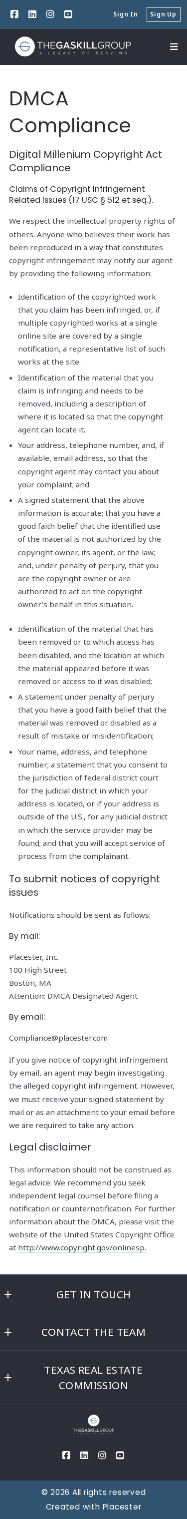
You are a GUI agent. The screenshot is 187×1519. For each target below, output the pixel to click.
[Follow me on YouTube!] (68, 14)
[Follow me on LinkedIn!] (32, 14)
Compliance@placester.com (58, 1038)
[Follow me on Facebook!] (14, 14)
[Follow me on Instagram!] (50, 14)
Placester (122, 1507)
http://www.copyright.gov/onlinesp (81, 1247)
